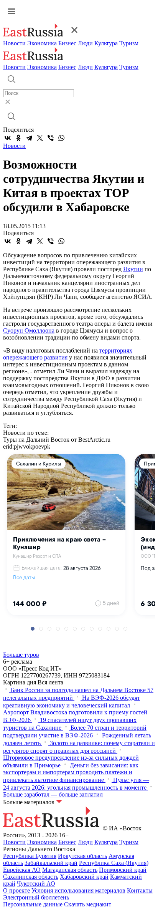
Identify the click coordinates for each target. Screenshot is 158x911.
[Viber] (50, 137)
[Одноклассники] (18, 137)
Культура (106, 43)
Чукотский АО (36, 883)
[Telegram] (29, 137)
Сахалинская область (30, 876)
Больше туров (21, 654)
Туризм (128, 43)
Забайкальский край (51, 863)
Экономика (42, 43)
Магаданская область (69, 869)
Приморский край (122, 869)
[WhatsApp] (61, 137)
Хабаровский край (84, 876)
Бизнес (67, 43)
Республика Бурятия (29, 856)
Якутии (133, 269)
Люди (85, 43)
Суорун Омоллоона (28, 330)
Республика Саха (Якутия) (113, 863)
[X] (39, 137)
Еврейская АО (22, 869)
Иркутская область (82, 856)
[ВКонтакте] (7, 137)
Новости (14, 43)
